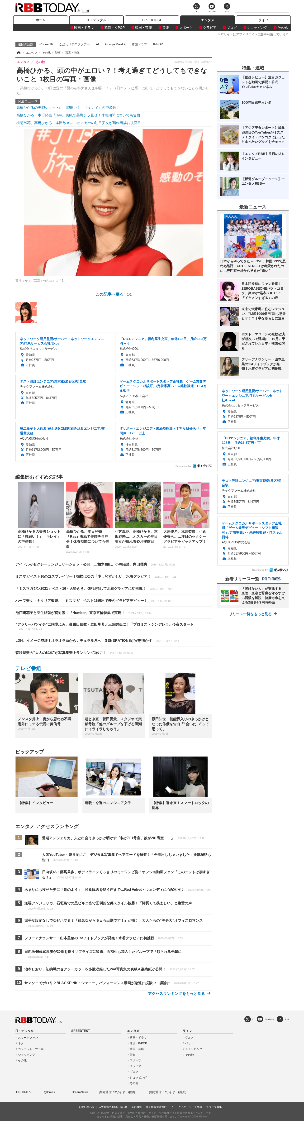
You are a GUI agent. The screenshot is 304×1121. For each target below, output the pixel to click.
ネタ (21, 1043)
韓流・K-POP (114, 27)
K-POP (158, 44)
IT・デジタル (96, 20)
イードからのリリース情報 (186, 1107)
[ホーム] (18, 52)
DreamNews (80, 1092)
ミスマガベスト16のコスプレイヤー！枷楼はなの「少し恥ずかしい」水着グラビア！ (96, 576)
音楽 (165, 27)
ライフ (263, 20)
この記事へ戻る (113, 294)
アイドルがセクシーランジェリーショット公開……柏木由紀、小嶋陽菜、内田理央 (95, 564)
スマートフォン (28, 1037)
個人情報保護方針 (156, 1107)
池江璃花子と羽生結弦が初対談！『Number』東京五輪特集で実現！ (83, 613)
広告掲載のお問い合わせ (113, 1107)
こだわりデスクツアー (74, 44)
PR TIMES (23, 1092)
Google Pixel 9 (115, 44)
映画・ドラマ (84, 27)
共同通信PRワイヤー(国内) (117, 1092)
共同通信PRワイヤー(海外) (167, 1092)
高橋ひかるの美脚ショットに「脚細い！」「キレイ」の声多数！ (68, 107)
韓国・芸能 (143, 27)
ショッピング (257, 27)
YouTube (269, 1019)
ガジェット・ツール (31, 1049)
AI (97, 44)
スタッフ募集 (214, 1107)
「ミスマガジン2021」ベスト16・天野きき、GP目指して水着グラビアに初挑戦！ (94, 588)
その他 (283, 27)
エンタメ (207, 20)
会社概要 (136, 1107)
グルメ (189, 1037)
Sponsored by (183, 466)
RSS (287, 1019)
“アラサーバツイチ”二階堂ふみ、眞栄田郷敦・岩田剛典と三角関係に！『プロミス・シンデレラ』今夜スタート (104, 626)
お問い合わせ (87, 1107)
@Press (49, 1092)
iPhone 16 (46, 44)
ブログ (232, 27)
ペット (189, 1043)
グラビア (209, 27)
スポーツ (186, 27)
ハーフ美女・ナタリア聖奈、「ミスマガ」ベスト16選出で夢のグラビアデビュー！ (94, 601)
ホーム (41, 20)
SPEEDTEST (152, 20)
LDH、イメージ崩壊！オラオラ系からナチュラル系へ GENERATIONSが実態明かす (97, 640)
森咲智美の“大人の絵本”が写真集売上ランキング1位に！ (74, 653)
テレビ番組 (28, 668)
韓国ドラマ (139, 44)
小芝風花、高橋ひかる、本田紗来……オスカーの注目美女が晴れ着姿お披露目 (78, 123)
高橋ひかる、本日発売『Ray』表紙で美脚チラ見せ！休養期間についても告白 (78, 115)
